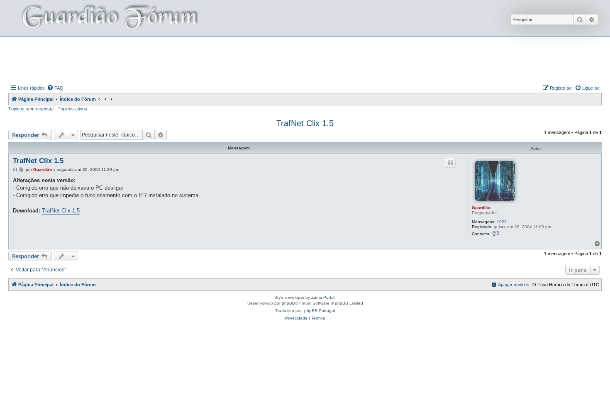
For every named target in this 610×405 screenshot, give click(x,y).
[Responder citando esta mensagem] (450, 163)
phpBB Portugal (319, 310)
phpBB (288, 303)
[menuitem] (55, 88)
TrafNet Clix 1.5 (305, 123)
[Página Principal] (109, 18)
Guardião (481, 207)
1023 (502, 222)
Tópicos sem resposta (31, 108)
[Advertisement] (305, 59)
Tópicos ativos (72, 108)
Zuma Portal (322, 297)
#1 (15, 169)
